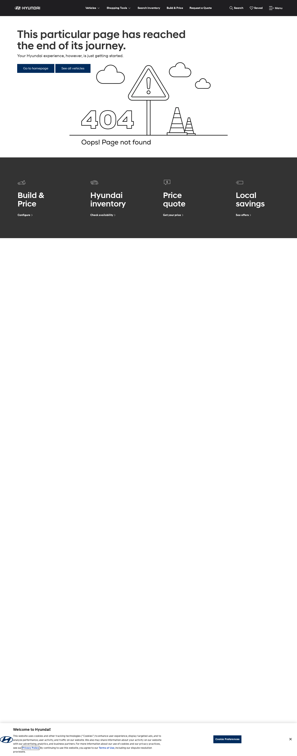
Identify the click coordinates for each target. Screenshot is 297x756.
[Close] (290, 739)
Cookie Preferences (227, 739)
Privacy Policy (30, 748)
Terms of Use (106, 748)
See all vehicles (72, 68)
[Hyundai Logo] (27, 8)
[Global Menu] (276, 8)
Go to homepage (35, 68)
